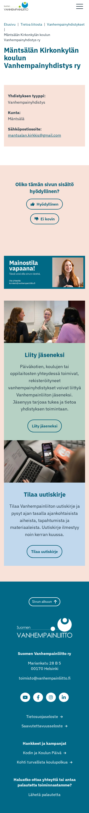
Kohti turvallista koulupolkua (42, 762)
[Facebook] (38, 697)
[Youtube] (25, 697)
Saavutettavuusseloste (42, 725)
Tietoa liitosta (31, 24)
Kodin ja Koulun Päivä (42, 752)
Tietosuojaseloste (42, 716)
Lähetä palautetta (44, 794)
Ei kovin (48, 218)
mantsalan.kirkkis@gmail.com (34, 135)
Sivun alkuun (42, 601)
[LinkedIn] (64, 697)
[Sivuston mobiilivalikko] (79, 6)
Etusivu (10, 24)
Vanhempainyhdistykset (66, 24)
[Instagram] (51, 697)
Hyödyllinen (47, 204)
